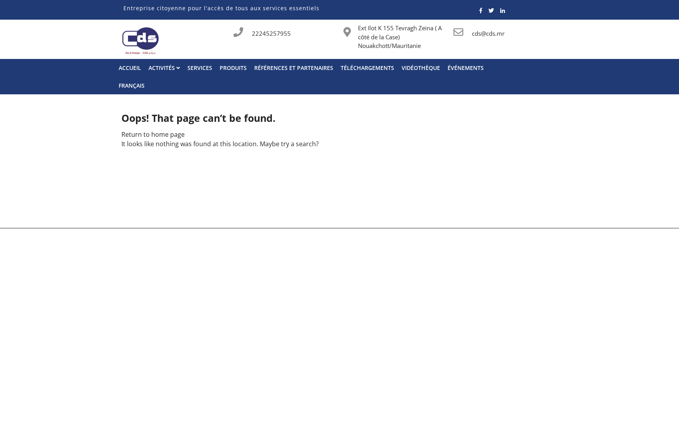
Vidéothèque (421, 68)
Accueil (130, 68)
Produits (233, 68)
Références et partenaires (293, 68)
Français (132, 85)
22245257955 (271, 33)
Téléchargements (367, 68)
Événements (466, 68)
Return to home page (153, 134)
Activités (162, 68)
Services (199, 68)
